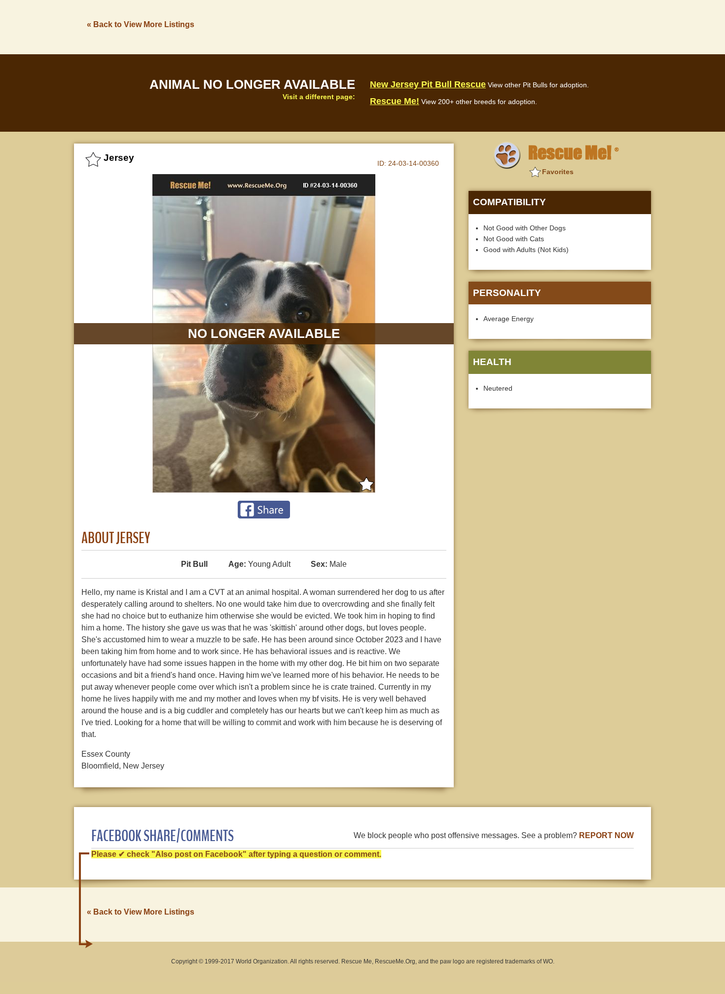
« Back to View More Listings (140, 24)
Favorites (558, 172)
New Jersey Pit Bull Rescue (428, 84)
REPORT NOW (606, 835)
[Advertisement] (471, 26)
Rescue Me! (394, 101)
